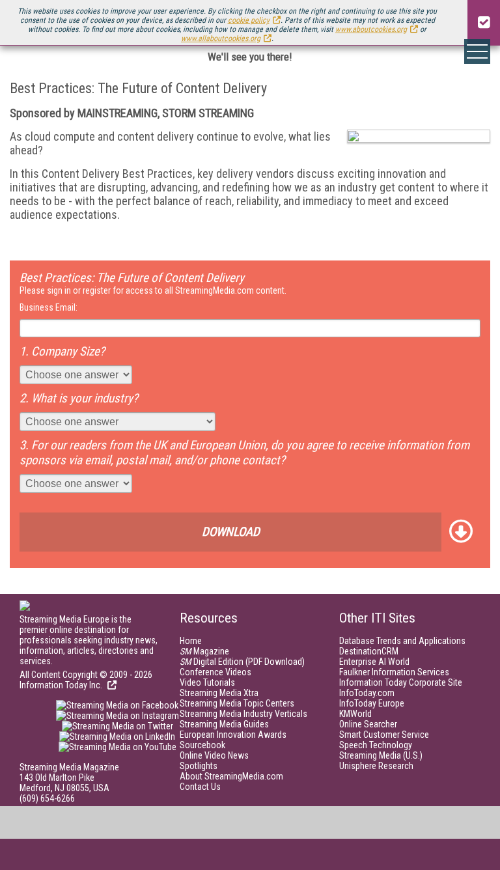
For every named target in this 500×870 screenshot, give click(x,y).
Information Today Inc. (62, 685)
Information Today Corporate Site (400, 682)
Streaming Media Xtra (219, 693)
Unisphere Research (376, 766)
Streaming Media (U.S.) (381, 755)
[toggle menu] (477, 51)
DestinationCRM (368, 651)
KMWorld (355, 714)
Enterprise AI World (374, 661)
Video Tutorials (207, 682)
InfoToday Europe (371, 703)
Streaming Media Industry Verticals (243, 714)
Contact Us (200, 786)
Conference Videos (215, 672)
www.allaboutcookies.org (220, 38)
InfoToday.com (367, 693)
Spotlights (198, 766)
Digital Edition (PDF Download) (242, 661)
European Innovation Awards (233, 734)
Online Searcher (368, 724)
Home (191, 641)
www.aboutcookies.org (371, 29)
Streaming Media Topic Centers (237, 703)
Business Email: (48, 307)
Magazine (204, 651)
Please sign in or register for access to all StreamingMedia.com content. (153, 290)
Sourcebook (202, 745)
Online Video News (214, 755)
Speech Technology (375, 745)
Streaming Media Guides (224, 724)
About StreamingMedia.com (231, 776)
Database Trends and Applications (402, 641)
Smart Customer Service (384, 734)
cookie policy (249, 20)
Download (231, 531)
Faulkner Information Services (394, 672)
